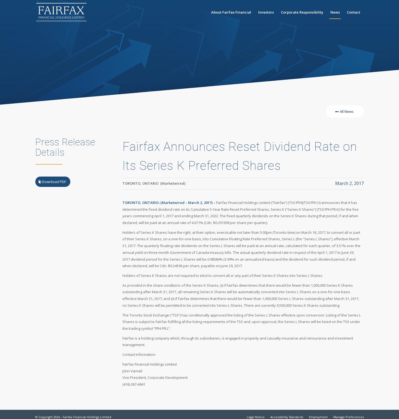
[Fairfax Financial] (61, 12)
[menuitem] (231, 12)
